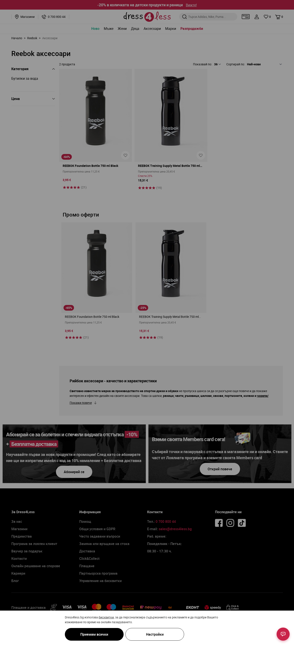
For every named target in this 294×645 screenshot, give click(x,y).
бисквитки (106, 617)
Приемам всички (94, 634)
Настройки (155, 634)
